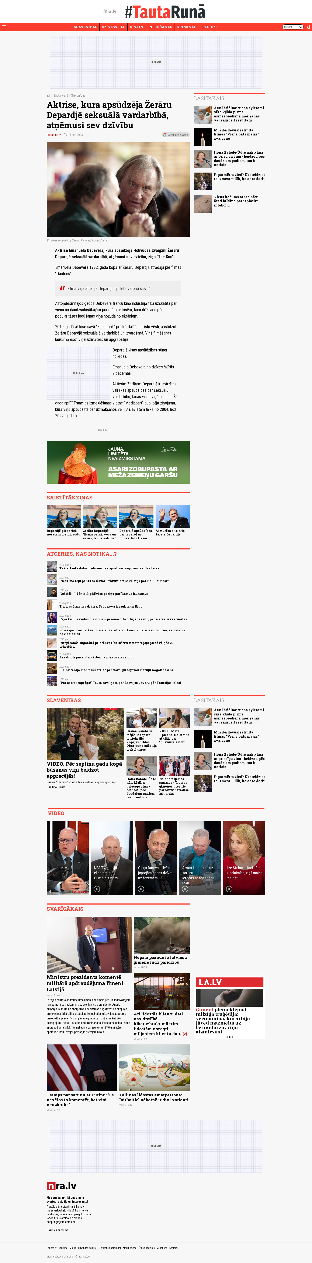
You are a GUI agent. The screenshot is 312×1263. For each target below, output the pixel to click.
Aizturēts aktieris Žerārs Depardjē (170, 532)
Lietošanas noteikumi (110, 1247)
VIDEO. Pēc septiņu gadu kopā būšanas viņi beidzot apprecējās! (84, 769)
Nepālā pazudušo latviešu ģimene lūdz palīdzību (160, 960)
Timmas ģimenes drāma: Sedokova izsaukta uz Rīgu (100, 606)
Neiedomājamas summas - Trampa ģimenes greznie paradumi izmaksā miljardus (174, 786)
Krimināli (187, 27)
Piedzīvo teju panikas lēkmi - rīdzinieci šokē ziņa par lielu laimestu (114, 581)
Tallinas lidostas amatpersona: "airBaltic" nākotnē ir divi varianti (153, 1097)
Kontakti (173, 1247)
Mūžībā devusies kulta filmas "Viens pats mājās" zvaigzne (236, 134)
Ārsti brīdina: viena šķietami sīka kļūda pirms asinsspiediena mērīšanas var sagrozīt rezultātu (239, 114)
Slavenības (85, 27)
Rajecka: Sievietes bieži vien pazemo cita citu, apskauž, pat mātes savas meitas (123, 619)
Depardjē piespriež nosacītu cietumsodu (63, 532)
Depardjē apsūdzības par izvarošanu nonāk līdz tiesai (135, 534)
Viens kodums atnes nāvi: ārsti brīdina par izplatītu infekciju (236, 201)
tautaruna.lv (54, 135)
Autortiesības (129, 1247)
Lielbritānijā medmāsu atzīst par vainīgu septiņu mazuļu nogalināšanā (116, 670)
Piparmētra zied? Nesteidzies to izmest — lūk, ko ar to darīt (239, 176)
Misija (73, 1247)
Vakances (162, 1247)
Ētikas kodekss (147, 1247)
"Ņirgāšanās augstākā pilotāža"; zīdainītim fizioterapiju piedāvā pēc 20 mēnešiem (116, 644)
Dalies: (103, 430)
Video (56, 813)
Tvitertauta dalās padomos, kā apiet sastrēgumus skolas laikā (109, 568)
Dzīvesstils (113, 27)
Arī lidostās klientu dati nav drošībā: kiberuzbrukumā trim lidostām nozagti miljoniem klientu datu (158, 1023)
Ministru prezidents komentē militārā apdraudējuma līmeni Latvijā (85, 983)
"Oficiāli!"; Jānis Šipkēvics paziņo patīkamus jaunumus (103, 594)
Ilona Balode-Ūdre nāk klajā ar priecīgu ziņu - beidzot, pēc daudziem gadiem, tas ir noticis (239, 158)
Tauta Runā (60, 95)
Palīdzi (209, 27)
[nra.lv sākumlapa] (110, 11)
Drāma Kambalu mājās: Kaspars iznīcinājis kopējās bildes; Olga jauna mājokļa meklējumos (141, 740)
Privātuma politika (87, 1247)
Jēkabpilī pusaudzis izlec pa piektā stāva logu (97, 657)
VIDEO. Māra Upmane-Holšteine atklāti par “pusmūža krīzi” (174, 736)
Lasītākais (209, 98)
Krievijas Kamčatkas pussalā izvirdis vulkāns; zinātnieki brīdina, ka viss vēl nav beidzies (123, 632)
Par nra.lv (51, 1247)
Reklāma (63, 1247)
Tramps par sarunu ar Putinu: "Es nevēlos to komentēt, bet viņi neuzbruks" (80, 1099)
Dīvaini (137, 27)
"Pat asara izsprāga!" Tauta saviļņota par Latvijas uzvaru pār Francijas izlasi (120, 683)
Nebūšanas (160, 27)
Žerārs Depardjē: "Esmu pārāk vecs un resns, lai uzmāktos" (99, 534)
